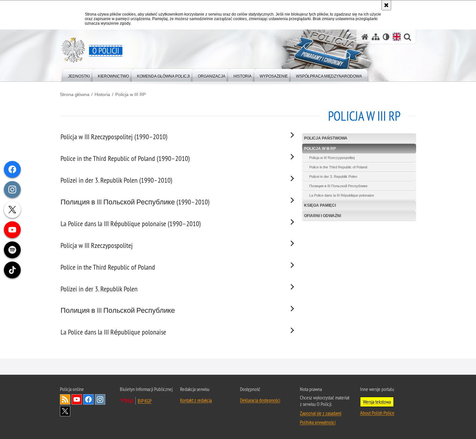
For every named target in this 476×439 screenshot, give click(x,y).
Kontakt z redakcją (196, 400)
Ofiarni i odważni (322, 215)
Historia (102, 94)
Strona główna (74, 94)
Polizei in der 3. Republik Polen (333, 176)
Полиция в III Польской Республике (338, 186)
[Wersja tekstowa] (386, 37)
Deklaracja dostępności (260, 400)
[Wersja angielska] (397, 37)
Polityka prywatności (317, 422)
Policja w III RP (130, 94)
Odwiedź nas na (77, 399)
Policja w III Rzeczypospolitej (332, 158)
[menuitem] (79, 75)
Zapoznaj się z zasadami (320, 413)
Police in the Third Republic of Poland (338, 167)
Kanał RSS (65, 399)
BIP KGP (145, 400)
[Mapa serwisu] (376, 37)
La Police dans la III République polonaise (341, 195)
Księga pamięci (320, 205)
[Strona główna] (364, 37)
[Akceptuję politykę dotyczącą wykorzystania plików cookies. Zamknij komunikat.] (386, 5)
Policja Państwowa (325, 138)
